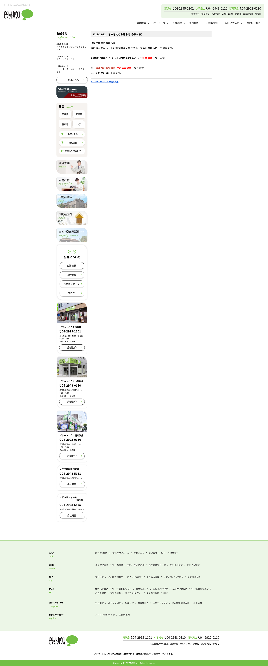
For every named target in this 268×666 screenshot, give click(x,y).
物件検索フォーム (121, 552)
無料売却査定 (193, 564)
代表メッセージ (71, 283)
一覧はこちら (72, 79)
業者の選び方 (142, 588)
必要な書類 (100, 593)
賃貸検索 (141, 23)
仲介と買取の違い (200, 588)
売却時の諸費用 (179, 588)
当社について (232, 23)
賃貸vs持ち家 (193, 576)
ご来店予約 (124, 614)
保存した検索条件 (73, 150)
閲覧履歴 (73, 142)
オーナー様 (159, 23)
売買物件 (194, 23)
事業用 (79, 114)
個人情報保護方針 (180, 602)
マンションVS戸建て (173, 576)
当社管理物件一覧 (157, 564)
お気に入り (73, 134)
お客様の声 (143, 602)
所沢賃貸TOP (101, 552)
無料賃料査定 (176, 564)
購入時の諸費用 (115, 576)
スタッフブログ (160, 602)
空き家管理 (117, 564)
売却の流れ (115, 593)
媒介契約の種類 (160, 588)
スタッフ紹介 (114, 602)
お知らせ (129, 602)
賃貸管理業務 (101, 564)
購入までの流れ (134, 576)
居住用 (65, 114)
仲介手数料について (122, 588)
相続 (165, 593)
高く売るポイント (133, 593)
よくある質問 (152, 576)
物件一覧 (99, 576)
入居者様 (177, 23)
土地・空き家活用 (136, 564)
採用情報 (71, 274)
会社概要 (71, 265)
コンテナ (78, 124)
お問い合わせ (253, 23)
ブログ (71, 293)
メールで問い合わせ (105, 614)
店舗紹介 (72, 347)
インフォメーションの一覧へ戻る (104, 81)
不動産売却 (212, 23)
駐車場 (65, 124)
